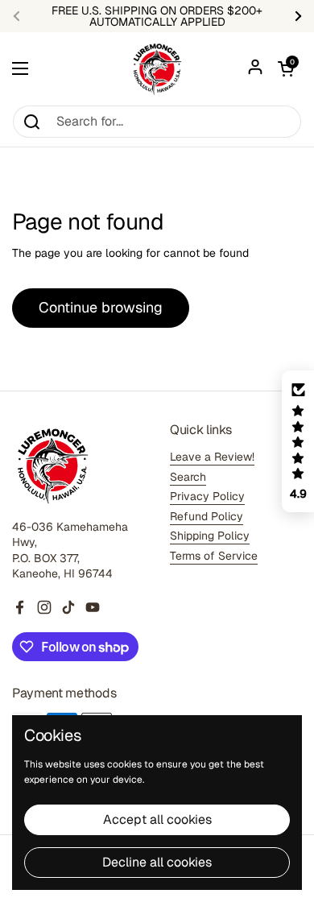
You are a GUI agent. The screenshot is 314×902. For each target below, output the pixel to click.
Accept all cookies (157, 819)
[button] (286, 68)
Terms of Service (214, 555)
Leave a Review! (212, 456)
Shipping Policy (210, 535)
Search (188, 477)
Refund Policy (206, 516)
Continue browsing (101, 307)
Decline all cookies (157, 862)
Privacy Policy (207, 496)
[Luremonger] (157, 68)
